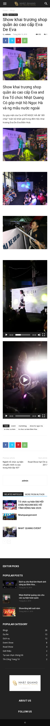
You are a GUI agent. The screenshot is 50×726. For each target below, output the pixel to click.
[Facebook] (5, 40)
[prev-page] (4, 541)
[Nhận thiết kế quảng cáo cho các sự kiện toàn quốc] (6, 599)
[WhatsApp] (25, 40)
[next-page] (9, 541)
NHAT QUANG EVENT (29, 528)
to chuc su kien (9, 429)
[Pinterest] (18, 40)
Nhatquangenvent (27, 515)
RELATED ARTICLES (13, 494)
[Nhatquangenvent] (10, 516)
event (13, 426)
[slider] (22, 335)
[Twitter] (12, 40)
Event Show (13, 15)
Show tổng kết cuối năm (29, 608)
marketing (23, 426)
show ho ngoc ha (36, 426)
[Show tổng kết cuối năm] (9, 612)
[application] (25, 299)
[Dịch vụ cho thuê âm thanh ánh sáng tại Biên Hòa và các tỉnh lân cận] (10, 584)
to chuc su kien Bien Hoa (27, 429)
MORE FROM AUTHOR (34, 494)
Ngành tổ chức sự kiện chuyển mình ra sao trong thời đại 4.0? (13, 465)
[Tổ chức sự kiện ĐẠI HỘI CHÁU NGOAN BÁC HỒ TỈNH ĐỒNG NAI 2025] (10, 505)
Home (5, 10)
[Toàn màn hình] (43, 334)
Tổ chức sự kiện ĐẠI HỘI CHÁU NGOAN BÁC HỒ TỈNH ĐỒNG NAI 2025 (30, 504)
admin (8, 34)
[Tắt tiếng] (39, 334)
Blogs (12, 10)
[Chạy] (6, 334)
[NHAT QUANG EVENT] (10, 532)
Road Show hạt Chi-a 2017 (37, 463)
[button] (4, 3)
